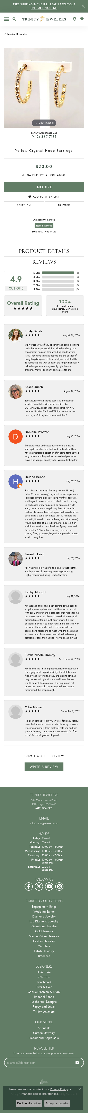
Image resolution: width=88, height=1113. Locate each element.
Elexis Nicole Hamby (40, 655)
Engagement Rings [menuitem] (44, 906)
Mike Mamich (34, 707)
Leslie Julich (34, 387)
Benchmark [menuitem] (44, 982)
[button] (14, 19)
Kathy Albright (36, 592)
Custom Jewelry (44, 1033)
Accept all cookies (57, 1103)
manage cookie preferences (40, 1093)
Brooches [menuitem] (44, 956)
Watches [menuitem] (44, 946)
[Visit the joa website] (43, 1082)
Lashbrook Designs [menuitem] (44, 1001)
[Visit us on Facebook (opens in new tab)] (29, 886)
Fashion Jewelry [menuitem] (44, 941)
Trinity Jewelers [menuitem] (44, 1011)
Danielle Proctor (37, 432)
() (77, 272)
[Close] (83, 6)
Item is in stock (44, 225)
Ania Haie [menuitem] (44, 972)
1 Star (37, 289)
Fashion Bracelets (17, 34)
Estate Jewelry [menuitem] (44, 951)
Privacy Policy (59, 1089)
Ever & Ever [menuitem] (44, 987)
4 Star (36, 276)
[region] (44, 88)
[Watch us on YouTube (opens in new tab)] (49, 886)
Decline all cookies (29, 1103)
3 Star (36, 281)
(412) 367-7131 (44, 136)
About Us (44, 1028)
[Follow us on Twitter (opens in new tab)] (39, 886)
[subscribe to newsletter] (77, 1062)
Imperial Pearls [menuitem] (44, 997)
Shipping (24, 204)
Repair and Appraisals (44, 1038)
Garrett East (34, 554)
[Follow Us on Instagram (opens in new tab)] (59, 886)
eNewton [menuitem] (44, 977)
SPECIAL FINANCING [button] (44, 8)
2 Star (36, 285)
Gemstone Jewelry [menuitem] (44, 926)
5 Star (36, 272)
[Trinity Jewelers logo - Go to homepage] (44, 19)
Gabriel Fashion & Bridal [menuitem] (44, 992)
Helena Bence (35, 477)
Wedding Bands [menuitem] (44, 911)
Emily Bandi (33, 331)
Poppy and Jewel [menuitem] (44, 1006)
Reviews (44, 262)
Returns (64, 204)
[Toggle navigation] (6, 19)
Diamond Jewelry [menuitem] (44, 916)
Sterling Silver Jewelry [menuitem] (44, 936)
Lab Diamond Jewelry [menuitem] (44, 921)
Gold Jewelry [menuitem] (44, 931)
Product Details (44, 251)
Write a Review (44, 767)
